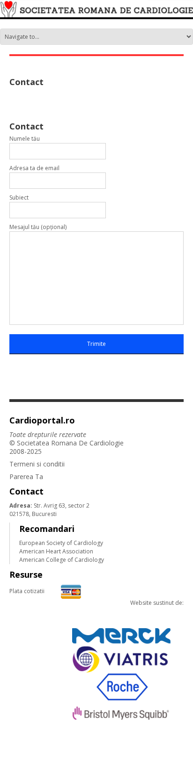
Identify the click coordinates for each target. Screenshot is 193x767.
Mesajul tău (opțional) (38, 227)
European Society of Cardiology (61, 543)
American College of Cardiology (61, 560)
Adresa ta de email (34, 168)
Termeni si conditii (37, 463)
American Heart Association (56, 551)
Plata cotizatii (27, 591)
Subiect (19, 197)
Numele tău (24, 139)
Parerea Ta (26, 476)
